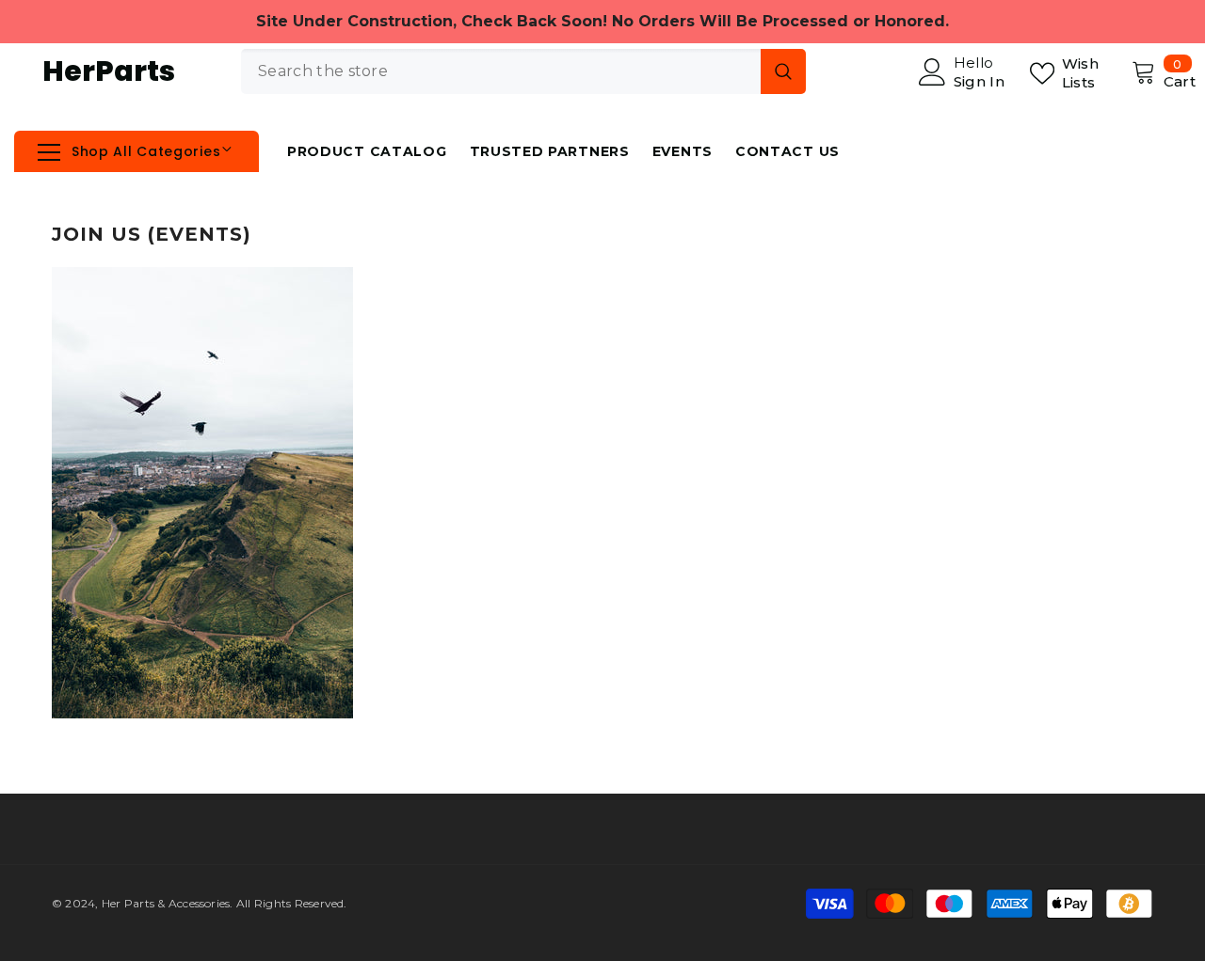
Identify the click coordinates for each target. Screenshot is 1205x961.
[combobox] (501, 71)
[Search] (523, 71)
